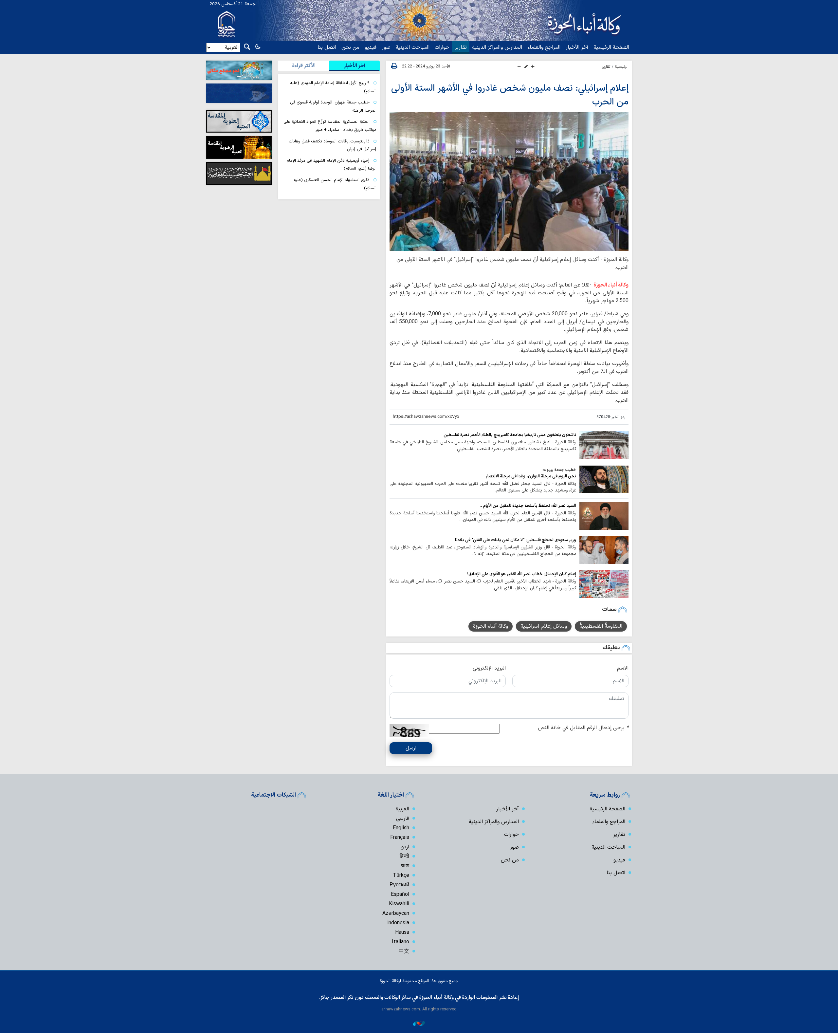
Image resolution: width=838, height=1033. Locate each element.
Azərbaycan (395, 913)
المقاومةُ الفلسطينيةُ (600, 626)
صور (386, 47)
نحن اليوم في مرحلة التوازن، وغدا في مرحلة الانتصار (531, 476)
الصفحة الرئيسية (611, 47)
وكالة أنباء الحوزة (610, 285)
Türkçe (401, 875)
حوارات (442, 47)
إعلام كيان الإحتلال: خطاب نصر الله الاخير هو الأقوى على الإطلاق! (521, 574)
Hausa (402, 932)
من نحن (350, 47)
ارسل (411, 748)
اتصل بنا (327, 47)
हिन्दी (404, 856)
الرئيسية (621, 67)
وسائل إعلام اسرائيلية (543, 626)
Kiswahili (399, 904)
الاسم (622, 668)
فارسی (402, 818)
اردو (405, 847)
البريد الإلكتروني (489, 668)
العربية (402, 809)
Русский (399, 885)
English (401, 828)
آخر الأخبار (577, 47)
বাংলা (405, 866)
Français (399, 837)
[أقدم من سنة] (603, 445)
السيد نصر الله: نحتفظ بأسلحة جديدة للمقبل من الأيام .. (528, 506)
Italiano (400, 942)
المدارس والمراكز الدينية (497, 47)
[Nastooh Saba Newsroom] (419, 1023)
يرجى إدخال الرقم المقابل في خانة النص (583, 728)
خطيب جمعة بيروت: (559, 470)
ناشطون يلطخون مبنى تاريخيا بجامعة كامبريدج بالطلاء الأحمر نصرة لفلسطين (510, 435)
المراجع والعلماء (543, 47)
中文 (404, 951)
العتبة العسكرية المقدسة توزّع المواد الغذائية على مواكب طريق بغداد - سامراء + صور (329, 126)
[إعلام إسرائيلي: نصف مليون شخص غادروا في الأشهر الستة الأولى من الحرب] (509, 181)
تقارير (461, 47)
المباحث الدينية (412, 47)
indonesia (398, 923)
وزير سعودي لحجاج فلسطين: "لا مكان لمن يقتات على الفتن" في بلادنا (515, 540)
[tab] (354, 66)
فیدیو (370, 47)
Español (400, 894)
